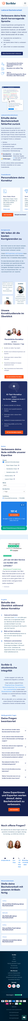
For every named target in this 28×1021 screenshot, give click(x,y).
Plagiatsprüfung (9, 685)
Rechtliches (14, 965)
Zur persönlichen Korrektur (14, 377)
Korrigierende (14, 968)
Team (14, 957)
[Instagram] (14, 986)
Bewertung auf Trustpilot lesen (12, 569)
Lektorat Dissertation (14, 975)
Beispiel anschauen (20, 214)
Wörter (4, 482)
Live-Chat (14, 861)
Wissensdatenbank (6, 691)
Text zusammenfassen (10, 689)
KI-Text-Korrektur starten (14, 432)
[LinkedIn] (18, 986)
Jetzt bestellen (7, 214)
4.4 (14, 158)
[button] (24, 1017)
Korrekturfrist (6, 489)
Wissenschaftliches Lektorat (14, 977)
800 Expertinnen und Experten (14, 253)
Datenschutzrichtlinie (14, 1015)
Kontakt (14, 961)
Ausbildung (6, 496)
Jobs (14, 959)
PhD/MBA (22, 498)
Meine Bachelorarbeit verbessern (12, 53)
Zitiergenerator (19, 685)
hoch (15, 617)
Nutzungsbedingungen (14, 1012)
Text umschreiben (20, 687)
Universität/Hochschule (10, 498)
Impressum (14, 1006)
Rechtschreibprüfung (8, 687)
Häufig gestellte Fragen (14, 963)
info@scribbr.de (5, 860)
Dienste (4, 460)
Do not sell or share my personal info (14, 1009)
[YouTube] (9, 986)
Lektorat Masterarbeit (14, 973)
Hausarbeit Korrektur (14, 979)
